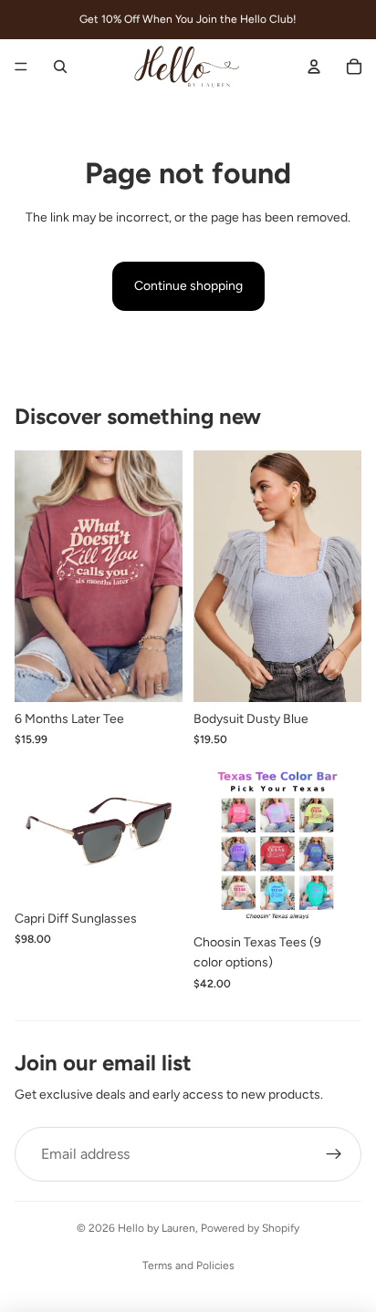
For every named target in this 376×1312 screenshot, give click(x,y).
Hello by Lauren (156, 1228)
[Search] (60, 66)
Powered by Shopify (250, 1228)
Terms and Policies (188, 1265)
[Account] (314, 66)
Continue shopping (188, 286)
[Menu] (21, 67)
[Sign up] (334, 1154)
